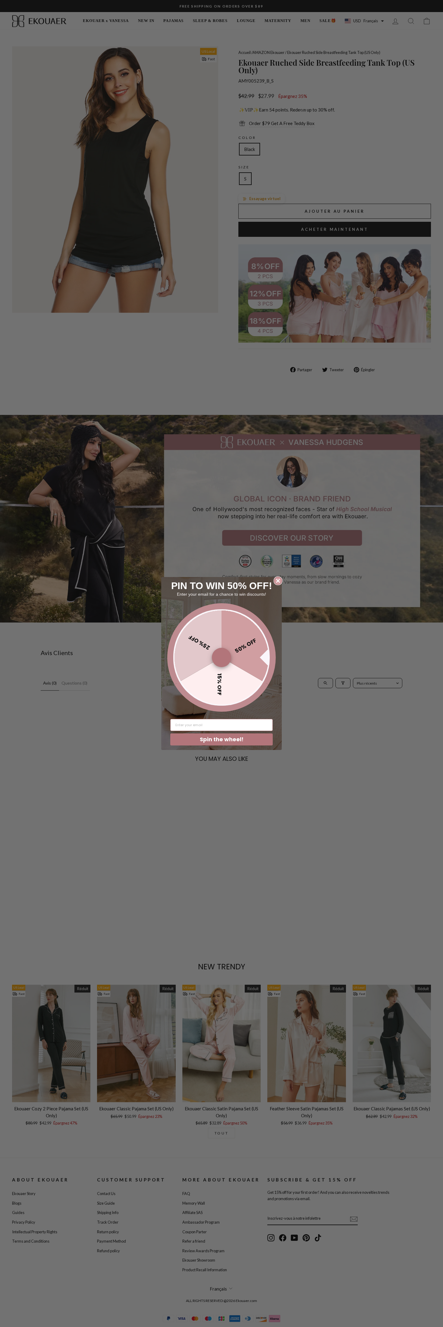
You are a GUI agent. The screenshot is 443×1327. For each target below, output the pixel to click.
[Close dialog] (278, 581)
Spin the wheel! (221, 739)
